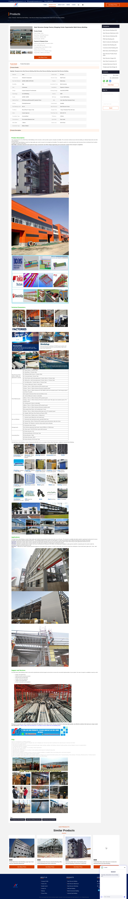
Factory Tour (44, 883)
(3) (110, 64)
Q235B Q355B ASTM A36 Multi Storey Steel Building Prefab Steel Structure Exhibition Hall (106, 862)
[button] (32, 52)
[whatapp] (107, 81)
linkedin (99, 890)
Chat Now (111, 85)
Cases (74, 4)
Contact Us (43, 888)
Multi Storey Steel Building (22, 17)
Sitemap (43, 890)
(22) (108, 39)
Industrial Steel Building (72, 893)
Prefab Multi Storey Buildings (49, 819)
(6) (110, 67)
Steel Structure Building (72, 881)
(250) (110, 54)
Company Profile (44, 881)
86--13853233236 (49, 1)
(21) (109, 58)
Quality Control (44, 886)
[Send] (125, 896)
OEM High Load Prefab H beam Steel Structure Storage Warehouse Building (76, 862)
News (68, 4)
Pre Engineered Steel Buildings (17, 819)
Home (45, 4)
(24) (110, 47)
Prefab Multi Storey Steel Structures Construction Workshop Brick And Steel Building (20, 862)
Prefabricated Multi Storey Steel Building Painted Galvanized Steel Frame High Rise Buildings (48, 862)
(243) (110, 30)
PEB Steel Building (71, 888)
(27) (110, 50)
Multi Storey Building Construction (34, 819)
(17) (110, 61)
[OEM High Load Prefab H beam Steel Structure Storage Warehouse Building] (78, 848)
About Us (60, 4)
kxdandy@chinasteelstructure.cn (35, 1)
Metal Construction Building (73, 890)
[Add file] (102, 896)
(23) (109, 44)
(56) (110, 36)
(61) (110, 42)
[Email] (110, 81)
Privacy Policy (44, 893)
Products (52, 4)
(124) (110, 33)
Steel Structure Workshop (72, 886)
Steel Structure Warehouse (73, 883)
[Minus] (124, 867)
